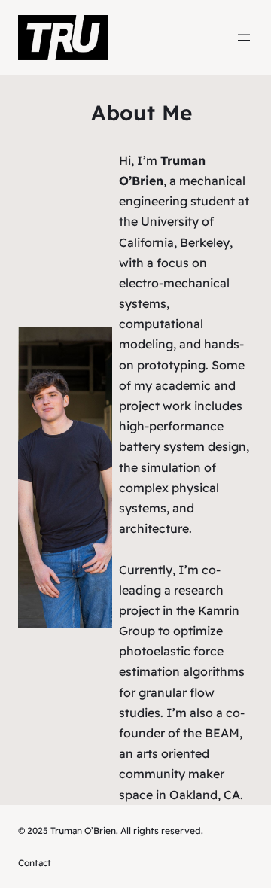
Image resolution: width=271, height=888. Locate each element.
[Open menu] (244, 38)
